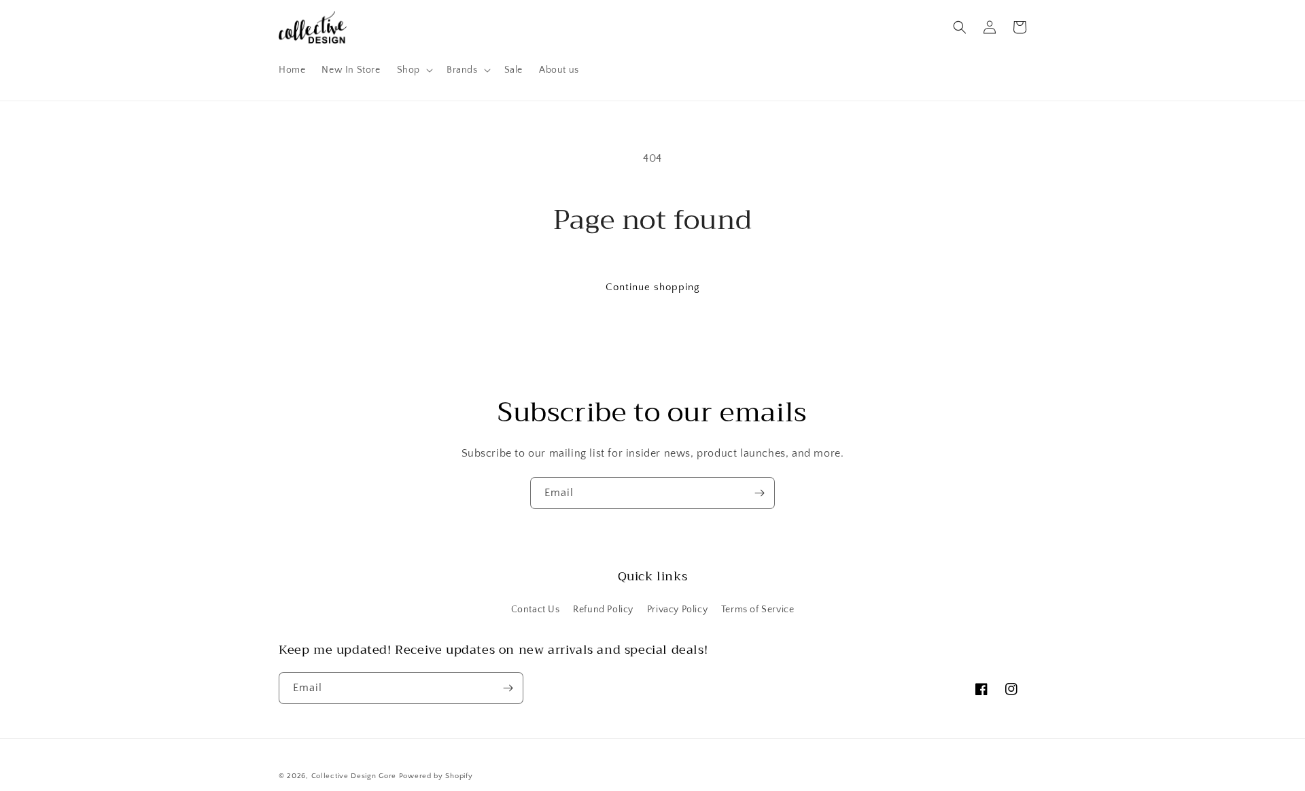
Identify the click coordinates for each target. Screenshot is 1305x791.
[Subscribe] (759, 493)
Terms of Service (758, 609)
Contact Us (535, 609)
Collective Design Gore (353, 776)
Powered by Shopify (436, 776)
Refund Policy (603, 609)
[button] (413, 70)
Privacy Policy (677, 609)
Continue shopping (653, 287)
